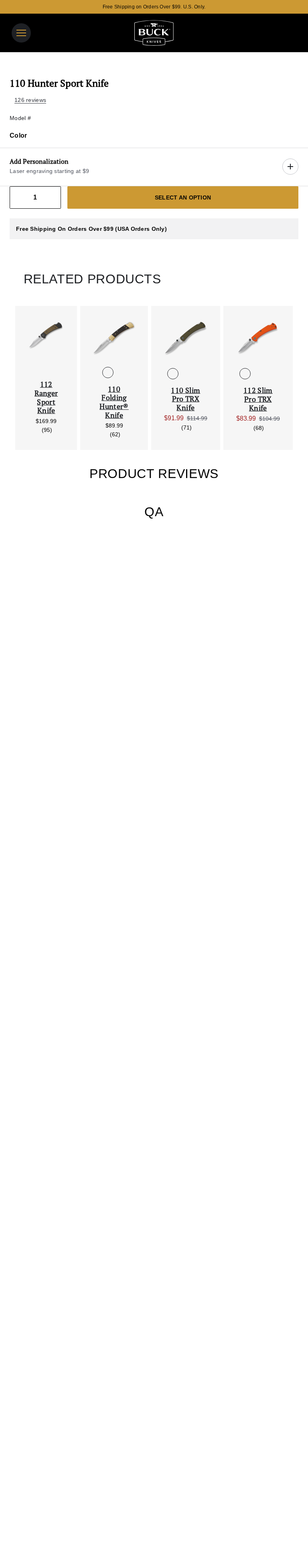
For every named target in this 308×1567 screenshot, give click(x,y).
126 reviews (30, 100)
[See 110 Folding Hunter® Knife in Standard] (108, 372)
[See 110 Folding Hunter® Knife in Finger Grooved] (121, 372)
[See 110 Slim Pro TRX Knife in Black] (198, 373)
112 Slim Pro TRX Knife (258, 399)
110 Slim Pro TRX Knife (185, 399)
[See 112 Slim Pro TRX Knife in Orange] (245, 373)
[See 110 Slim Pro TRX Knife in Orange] (185, 373)
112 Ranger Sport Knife (46, 397)
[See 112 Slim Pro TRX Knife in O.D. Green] (270, 373)
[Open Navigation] (21, 33)
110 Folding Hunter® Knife (114, 402)
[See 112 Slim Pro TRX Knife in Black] (258, 373)
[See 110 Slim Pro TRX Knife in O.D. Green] (173, 373)
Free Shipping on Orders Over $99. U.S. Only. (154, 7)
